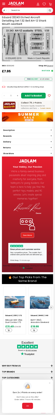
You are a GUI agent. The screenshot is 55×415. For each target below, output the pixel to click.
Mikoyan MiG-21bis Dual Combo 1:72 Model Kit (13, 321)
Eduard (50, 65)
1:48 (46, 315)
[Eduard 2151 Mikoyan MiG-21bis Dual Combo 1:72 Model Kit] (15, 302)
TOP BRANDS (8, 371)
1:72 (20, 315)
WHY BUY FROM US (11, 365)
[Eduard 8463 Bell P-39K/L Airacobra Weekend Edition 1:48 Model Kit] (40, 302)
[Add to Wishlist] (49, 96)
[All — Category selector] (5, 10)
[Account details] (38, 4)
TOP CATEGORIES (10, 377)
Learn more (45, 108)
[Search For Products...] (50, 10)
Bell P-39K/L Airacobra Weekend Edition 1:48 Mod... (40, 321)
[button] (4, 4)
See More (27, 235)
